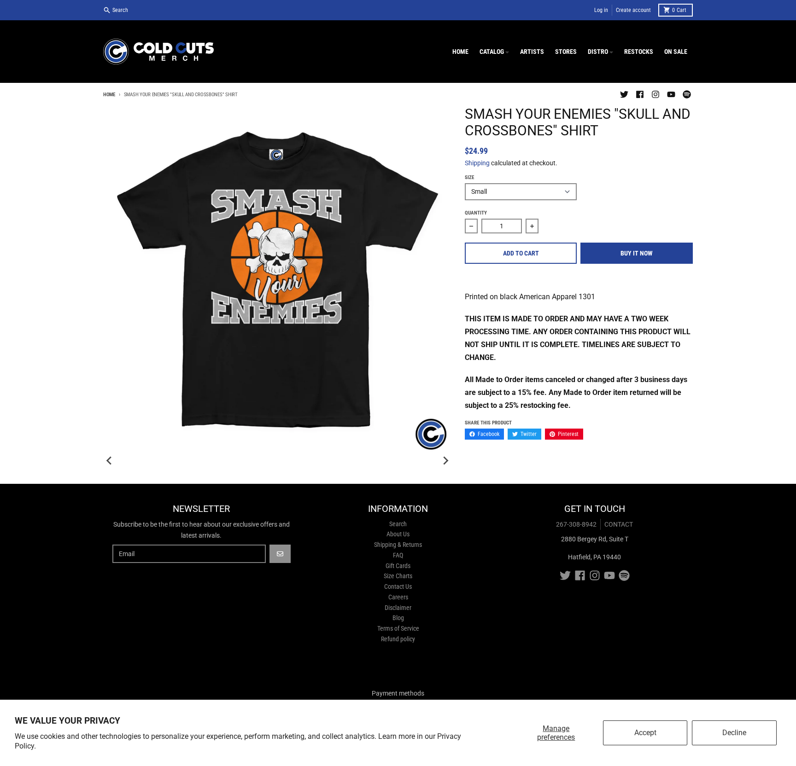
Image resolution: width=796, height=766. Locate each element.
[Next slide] (445, 460)
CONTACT (618, 524)
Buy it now (636, 253)
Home (109, 95)
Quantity (476, 213)
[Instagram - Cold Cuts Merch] (655, 94)
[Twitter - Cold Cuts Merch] (624, 94)
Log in (601, 10)
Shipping (477, 163)
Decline (734, 732)
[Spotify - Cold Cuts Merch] (687, 94)
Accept (645, 732)
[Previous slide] (109, 460)
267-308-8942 (576, 524)
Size (469, 177)
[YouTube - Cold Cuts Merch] (671, 94)
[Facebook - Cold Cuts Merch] (640, 94)
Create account (633, 10)
